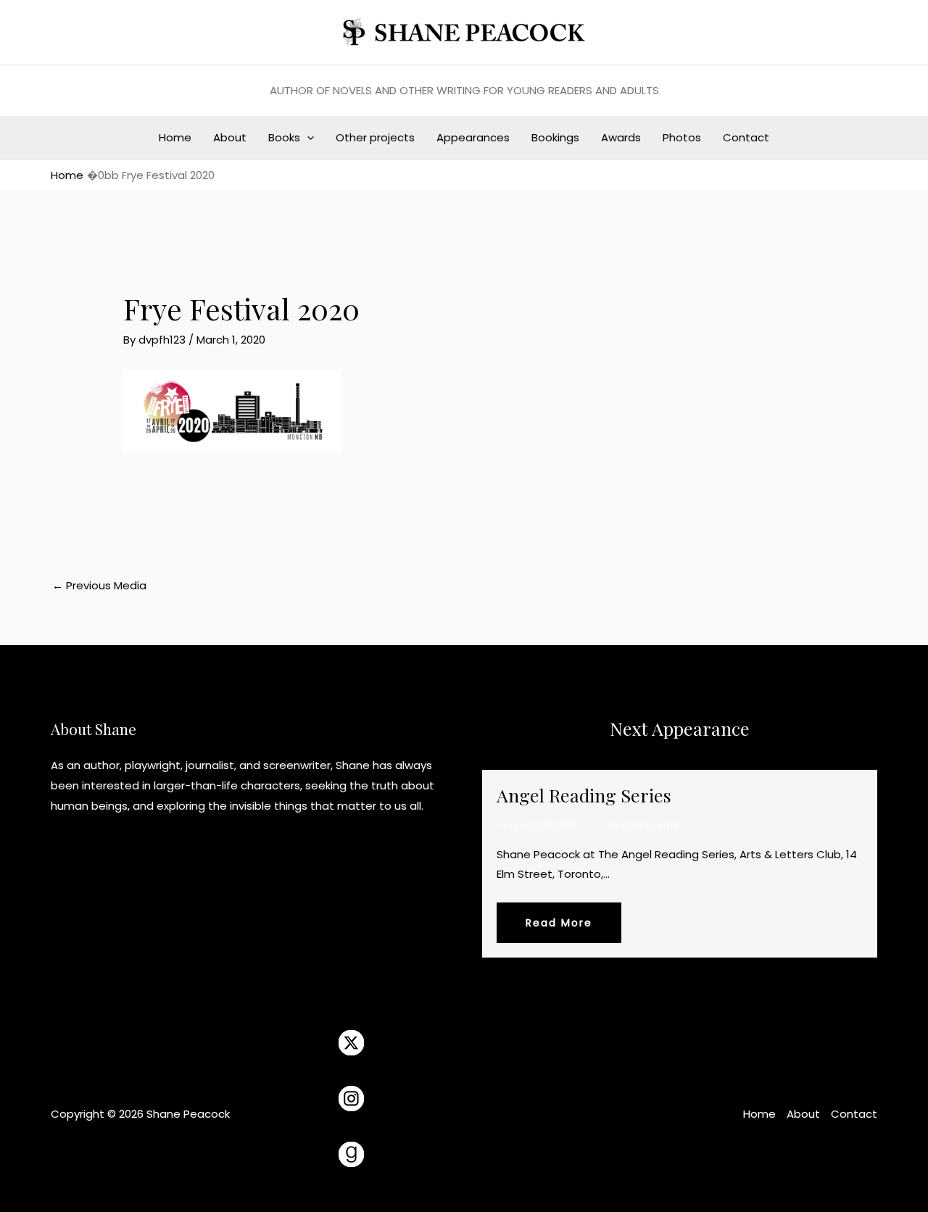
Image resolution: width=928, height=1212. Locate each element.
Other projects (375, 137)
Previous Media (99, 585)
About (229, 137)
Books (284, 137)
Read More (559, 923)
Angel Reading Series (584, 795)
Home (175, 137)
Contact (746, 137)
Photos (682, 137)
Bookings (555, 137)
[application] (307, 137)
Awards (621, 137)
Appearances (473, 137)
